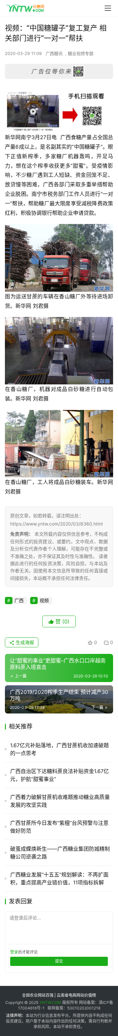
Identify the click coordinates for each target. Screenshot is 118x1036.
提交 (59, 961)
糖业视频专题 (80, 53)
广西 (19, 600)
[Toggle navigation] (108, 8)
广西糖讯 (54, 53)
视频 (44, 600)
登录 (14, 952)
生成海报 (24, 642)
